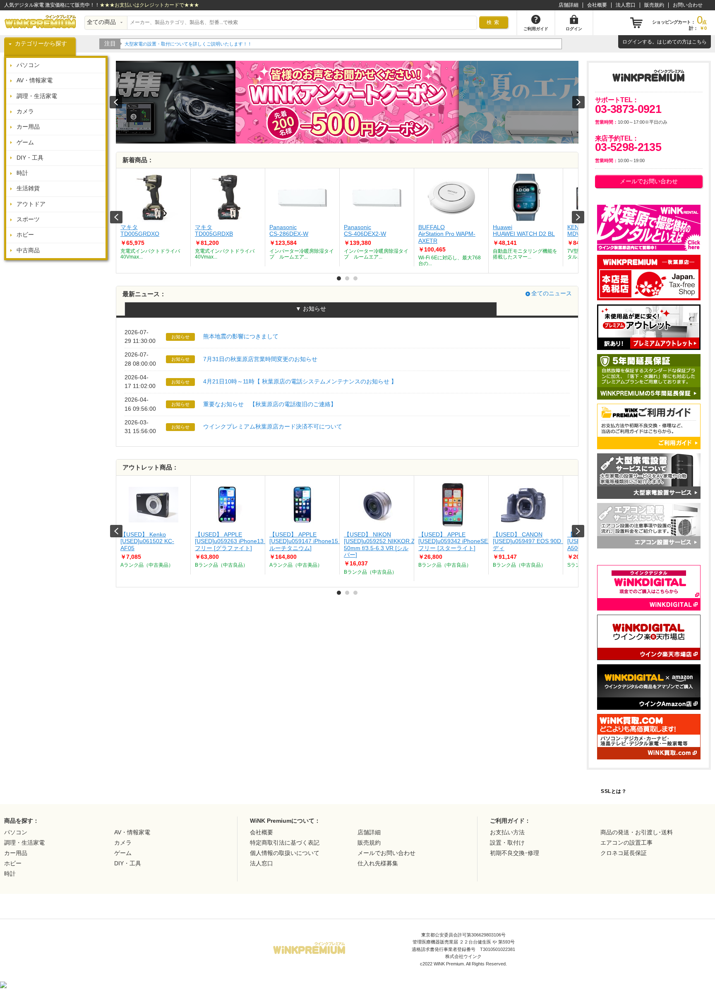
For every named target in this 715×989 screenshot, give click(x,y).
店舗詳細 (568, 5)
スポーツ (28, 219)
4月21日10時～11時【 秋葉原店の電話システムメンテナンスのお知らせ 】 (300, 381)
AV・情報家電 (35, 80)
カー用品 (28, 127)
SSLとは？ (613, 791)
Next (578, 217)
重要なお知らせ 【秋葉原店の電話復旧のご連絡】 (269, 404)
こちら (699, 42)
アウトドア (31, 204)
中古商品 (28, 250)
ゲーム (25, 142)
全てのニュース (551, 293)
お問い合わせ (688, 5)
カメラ (25, 111)
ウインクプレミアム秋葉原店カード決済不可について (272, 427)
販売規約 (654, 5)
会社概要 (597, 5)
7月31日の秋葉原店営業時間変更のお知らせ (260, 359)
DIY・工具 (30, 158)
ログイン (632, 42)
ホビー (25, 235)
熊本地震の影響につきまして (240, 336)
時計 (22, 173)
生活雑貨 (28, 188)
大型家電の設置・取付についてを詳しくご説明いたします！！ (188, 43)
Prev (116, 217)
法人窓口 (626, 5)
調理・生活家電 (37, 96)
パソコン (28, 65)
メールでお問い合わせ (649, 181)
